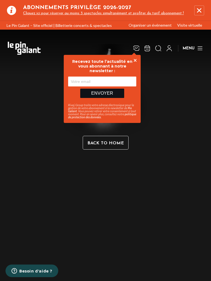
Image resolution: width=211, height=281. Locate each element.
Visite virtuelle (189, 25)
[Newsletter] (136, 48)
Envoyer (102, 93)
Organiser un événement (150, 25)
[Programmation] (147, 48)
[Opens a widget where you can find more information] (31, 271)
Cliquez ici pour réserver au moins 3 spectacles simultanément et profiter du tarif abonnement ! (103, 13)
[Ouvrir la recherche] (158, 48)
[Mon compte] (169, 48)
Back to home (105, 143)
